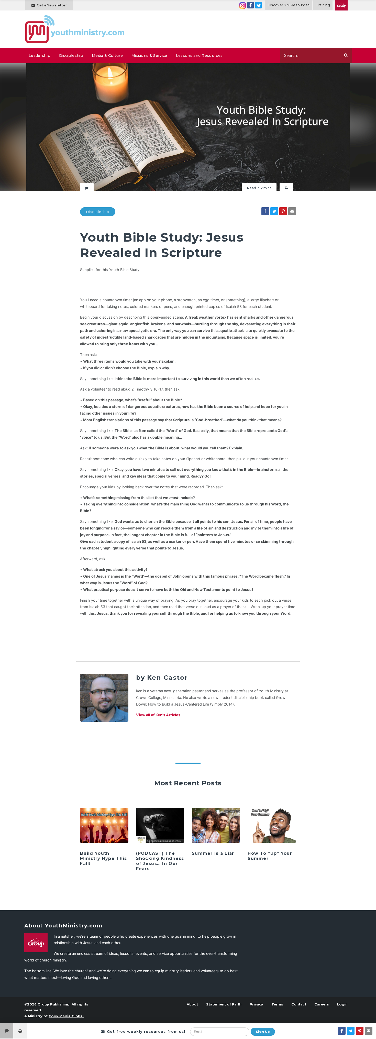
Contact (298, 1004)
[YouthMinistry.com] (75, 29)
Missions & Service (149, 55)
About (192, 1004)
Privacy (256, 1004)
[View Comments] (6, 1030)
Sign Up (263, 1032)
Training (323, 5)
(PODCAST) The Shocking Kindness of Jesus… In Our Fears (160, 861)
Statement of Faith (223, 1004)
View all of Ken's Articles (158, 715)
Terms (277, 1004)
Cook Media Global (66, 1016)
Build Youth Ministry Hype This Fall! (103, 858)
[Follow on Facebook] (250, 5)
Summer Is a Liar (213, 853)
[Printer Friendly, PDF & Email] (286, 188)
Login (342, 1004)
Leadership (39, 55)
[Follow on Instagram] (242, 5)
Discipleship (71, 55)
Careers (321, 1004)
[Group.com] (341, 5)
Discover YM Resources (289, 5)
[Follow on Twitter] (258, 5)
